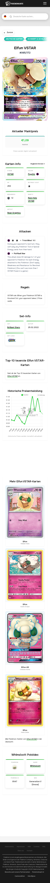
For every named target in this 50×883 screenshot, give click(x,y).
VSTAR (10, 174)
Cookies (36, 847)
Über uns (21, 851)
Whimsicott (35, 766)
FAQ (43, 847)
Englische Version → (38, 164)
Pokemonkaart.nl (38, 872)
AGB (29, 847)
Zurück (8, 32)
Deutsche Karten (14, 39)
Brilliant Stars (13, 327)
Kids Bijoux (31, 876)
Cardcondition (20, 876)
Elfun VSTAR (12, 376)
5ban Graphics (14, 213)
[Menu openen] (45, 3)
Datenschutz (9, 847)
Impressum (21, 847)
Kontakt (29, 851)
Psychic (31, 174)
